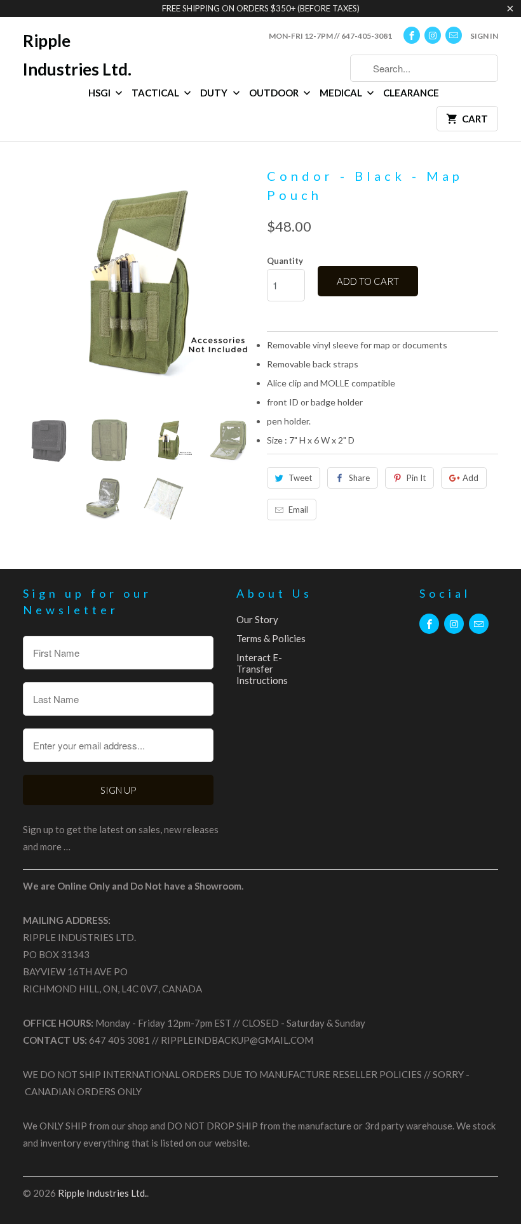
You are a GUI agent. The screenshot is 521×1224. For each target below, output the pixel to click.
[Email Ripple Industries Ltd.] (453, 35)
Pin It (416, 478)
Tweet (300, 478)
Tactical (156, 92)
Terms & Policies (271, 638)
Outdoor (275, 92)
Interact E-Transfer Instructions (262, 669)
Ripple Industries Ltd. (77, 54)
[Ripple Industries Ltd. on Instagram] (432, 35)
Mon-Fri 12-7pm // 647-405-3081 (330, 36)
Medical (342, 92)
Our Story (257, 619)
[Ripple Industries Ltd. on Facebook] (411, 35)
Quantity (285, 261)
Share (359, 478)
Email (298, 509)
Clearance (411, 92)
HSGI (100, 92)
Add (470, 478)
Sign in (484, 36)
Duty (214, 92)
